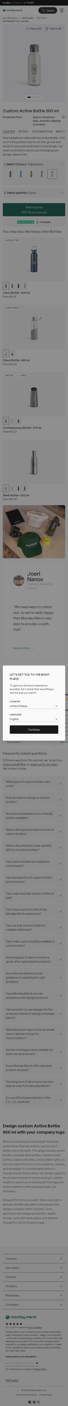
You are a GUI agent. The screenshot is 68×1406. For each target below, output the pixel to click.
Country (15, 701)
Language (15, 714)
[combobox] (34, 706)
